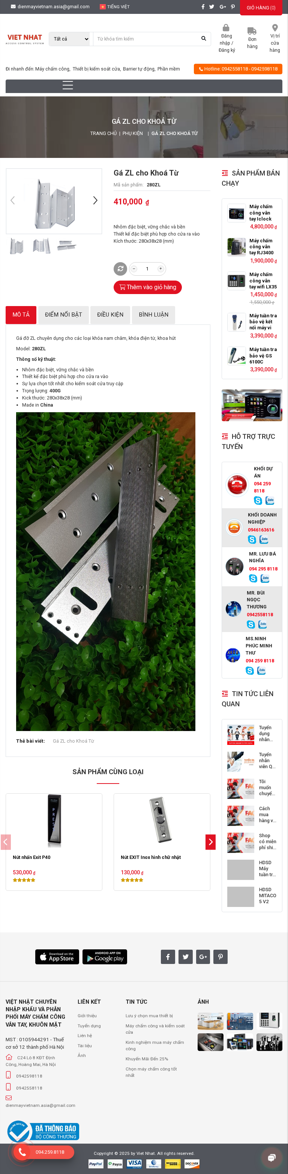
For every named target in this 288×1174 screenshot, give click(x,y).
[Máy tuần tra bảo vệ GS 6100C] (236, 356)
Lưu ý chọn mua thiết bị (149, 1015)
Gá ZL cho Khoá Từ (73, 741)
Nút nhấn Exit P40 (31, 857)
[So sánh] (120, 269)
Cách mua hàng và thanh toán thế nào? (268, 824)
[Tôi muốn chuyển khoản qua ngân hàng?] (240, 789)
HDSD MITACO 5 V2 (267, 896)
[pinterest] (233, 7)
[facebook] (202, 7)
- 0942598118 (263, 69)
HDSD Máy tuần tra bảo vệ (267, 872)
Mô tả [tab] (21, 314)
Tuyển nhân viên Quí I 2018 (267, 764)
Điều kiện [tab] (110, 314)
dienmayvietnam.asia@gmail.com (53, 6)
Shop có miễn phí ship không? (267, 845)
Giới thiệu (87, 1015)
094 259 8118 (262, 487)
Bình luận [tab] (153, 314)
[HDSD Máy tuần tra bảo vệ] (240, 870)
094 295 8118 (263, 569)
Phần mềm (169, 69)
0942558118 (235, 69)
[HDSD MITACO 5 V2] (240, 897)
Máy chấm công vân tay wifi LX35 (263, 281)
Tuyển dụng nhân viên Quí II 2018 (267, 740)
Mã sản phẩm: (129, 185)
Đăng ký (227, 50)
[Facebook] (168, 957)
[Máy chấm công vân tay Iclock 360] (236, 213)
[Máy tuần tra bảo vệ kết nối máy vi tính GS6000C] (236, 322)
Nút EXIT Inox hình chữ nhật (151, 857)
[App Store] (57, 956)
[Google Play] (104, 956)
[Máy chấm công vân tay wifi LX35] (236, 281)
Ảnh (82, 1055)
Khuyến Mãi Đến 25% (147, 1058)
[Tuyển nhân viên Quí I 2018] (240, 762)
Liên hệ (85, 1035)
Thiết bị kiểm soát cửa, (97, 69)
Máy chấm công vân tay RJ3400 (261, 247)
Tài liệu (85, 1045)
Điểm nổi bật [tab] (63, 314)
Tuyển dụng (89, 1025)
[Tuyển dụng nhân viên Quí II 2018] (240, 735)
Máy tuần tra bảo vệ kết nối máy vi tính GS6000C (263, 328)
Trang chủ (103, 133)
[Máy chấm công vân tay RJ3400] (236, 247)
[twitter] (211, 7)
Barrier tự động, (140, 69)
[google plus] (223, 7)
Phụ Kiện (133, 133)
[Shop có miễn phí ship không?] (240, 843)
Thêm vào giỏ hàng (151, 287)
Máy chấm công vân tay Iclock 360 (260, 216)
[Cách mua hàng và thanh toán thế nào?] (240, 816)
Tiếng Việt (118, 6)
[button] (95, 201)
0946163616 (261, 530)
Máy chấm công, (53, 69)
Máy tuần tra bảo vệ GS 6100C (263, 356)
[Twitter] (185, 957)
